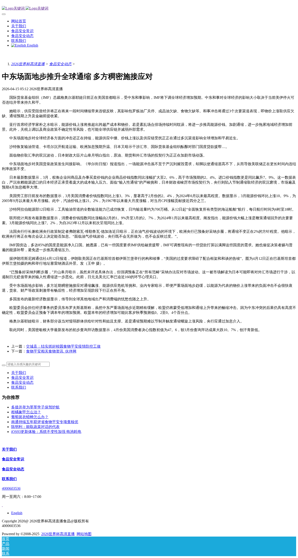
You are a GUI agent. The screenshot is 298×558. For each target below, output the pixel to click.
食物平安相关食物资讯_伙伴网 (51, 351)
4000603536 (11, 488)
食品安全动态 (60, 64)
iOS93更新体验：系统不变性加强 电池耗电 (46, 432)
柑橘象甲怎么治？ (26, 412)
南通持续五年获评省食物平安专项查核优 (44, 422)
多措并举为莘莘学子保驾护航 (35, 407)
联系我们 (18, 387)
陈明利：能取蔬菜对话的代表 (35, 427)
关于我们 (18, 373)
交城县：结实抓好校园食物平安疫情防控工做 (63, 346)
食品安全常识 (22, 378)
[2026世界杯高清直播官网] (149, 8)
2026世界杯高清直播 (28, 64)
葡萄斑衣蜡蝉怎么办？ (29, 417)
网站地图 (84, 534)
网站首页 (18, 21)
